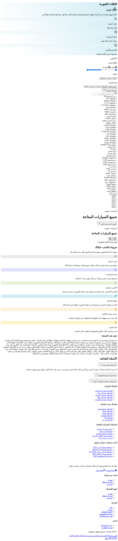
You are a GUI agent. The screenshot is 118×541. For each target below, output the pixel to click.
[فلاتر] (114, 239)
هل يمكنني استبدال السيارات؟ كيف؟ (104, 381)
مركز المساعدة (106, 525)
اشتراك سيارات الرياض (103, 391)
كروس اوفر (112, 87)
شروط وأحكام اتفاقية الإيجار (79, 536)
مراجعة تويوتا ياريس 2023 (102, 447)
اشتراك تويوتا (107, 413)
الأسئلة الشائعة (106, 512)
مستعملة (103, 78)
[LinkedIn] (110, 539)
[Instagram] (115, 539)
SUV (86, 87)
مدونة (110, 510)
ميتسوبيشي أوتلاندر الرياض (102, 436)
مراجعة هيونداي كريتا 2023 (102, 450)
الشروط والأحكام (105, 516)
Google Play (110, 471)
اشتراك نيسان (107, 411)
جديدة (109, 78)
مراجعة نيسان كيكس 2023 (102, 454)
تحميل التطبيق (107, 528)
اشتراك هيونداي (106, 416)
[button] (59, 96)
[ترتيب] (110, 239)
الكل (114, 78)
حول (110, 507)
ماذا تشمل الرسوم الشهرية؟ (107, 375)
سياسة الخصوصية (105, 514)
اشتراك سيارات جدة (104, 393)
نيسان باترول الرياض (104, 429)
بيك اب (98, 87)
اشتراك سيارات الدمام (104, 395)
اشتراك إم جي (107, 420)
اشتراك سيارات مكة (104, 397)
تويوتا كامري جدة (106, 431)
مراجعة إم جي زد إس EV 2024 (100, 452)
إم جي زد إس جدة (105, 438)
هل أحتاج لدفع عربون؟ (109, 365)
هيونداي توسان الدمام (104, 434)
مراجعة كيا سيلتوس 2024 (102, 456)
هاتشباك (104, 87)
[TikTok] (108, 539)
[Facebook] (113, 539)
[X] (106, 539)
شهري (110, 480)
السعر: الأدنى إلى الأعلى (108, 224)
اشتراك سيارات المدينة (103, 400)
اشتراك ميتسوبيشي (105, 409)
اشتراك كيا (108, 418)
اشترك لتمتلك (107, 482)
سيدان (92, 87)
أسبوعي (109, 484)
